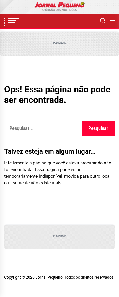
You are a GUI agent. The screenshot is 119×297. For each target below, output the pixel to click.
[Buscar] (102, 20)
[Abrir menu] (112, 20)
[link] (59, 7)
